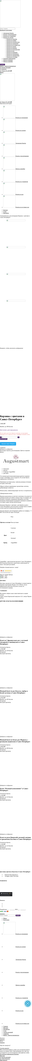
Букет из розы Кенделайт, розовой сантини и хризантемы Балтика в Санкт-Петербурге (15, 838)
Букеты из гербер (11, 40)
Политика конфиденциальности (12, 903)
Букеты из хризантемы (13, 55)
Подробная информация (7, 1054)
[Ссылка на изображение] (9, 868)
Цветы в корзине (8, 60)
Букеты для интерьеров (9, 34)
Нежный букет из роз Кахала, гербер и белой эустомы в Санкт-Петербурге (14, 692)
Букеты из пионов (12, 48)
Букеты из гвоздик (12, 39)
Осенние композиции (9, 58)
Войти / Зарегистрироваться (11, 1035)
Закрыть (2, 913)
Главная (2, 216)
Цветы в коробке (8, 61)
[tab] (17, 469)
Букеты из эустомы (12, 57)
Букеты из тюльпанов (13, 54)
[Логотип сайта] (10, 27)
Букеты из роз (10, 51)
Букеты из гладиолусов (13, 42)
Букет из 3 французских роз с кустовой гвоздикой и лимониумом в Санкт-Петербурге (14, 642)
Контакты (6, 905)
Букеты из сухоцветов (9, 36)
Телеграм (16, 512)
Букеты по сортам (8, 37)
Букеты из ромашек (12, 52)
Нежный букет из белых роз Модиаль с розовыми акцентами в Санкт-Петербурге (15, 741)
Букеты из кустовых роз (13, 45)
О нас (4, 906)
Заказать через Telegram (8, 443)
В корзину (4, 439)
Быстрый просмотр (5, 653)
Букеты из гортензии (12, 43)
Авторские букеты (8, 33)
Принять (16, 1054)
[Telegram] (27, 1003)
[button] (3, 652)
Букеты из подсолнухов (13, 49)
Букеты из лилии (11, 46)
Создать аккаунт (4, 1048)
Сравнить (6, 1033)
